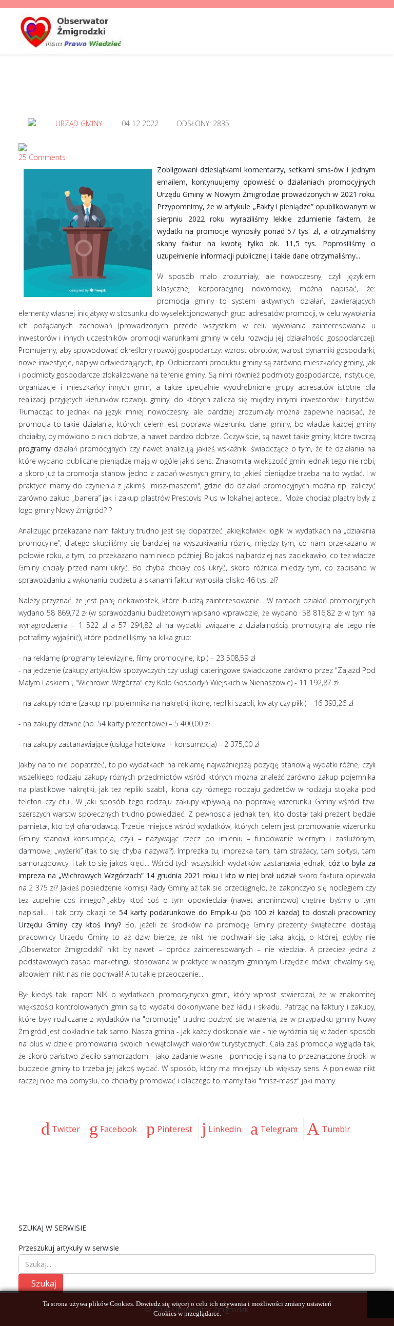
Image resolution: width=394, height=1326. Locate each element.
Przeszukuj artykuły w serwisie (68, 1248)
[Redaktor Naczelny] (32, 122)
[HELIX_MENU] (371, 30)
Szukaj (43, 1283)
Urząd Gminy (78, 123)
